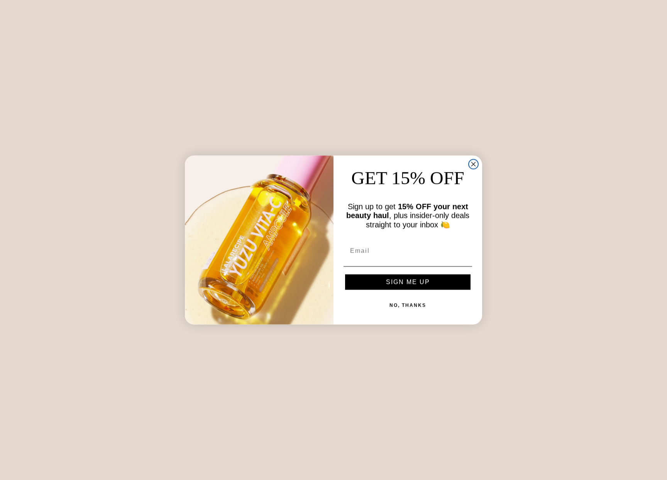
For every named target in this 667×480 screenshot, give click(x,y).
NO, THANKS (407, 305)
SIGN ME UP (408, 282)
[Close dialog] (473, 164)
